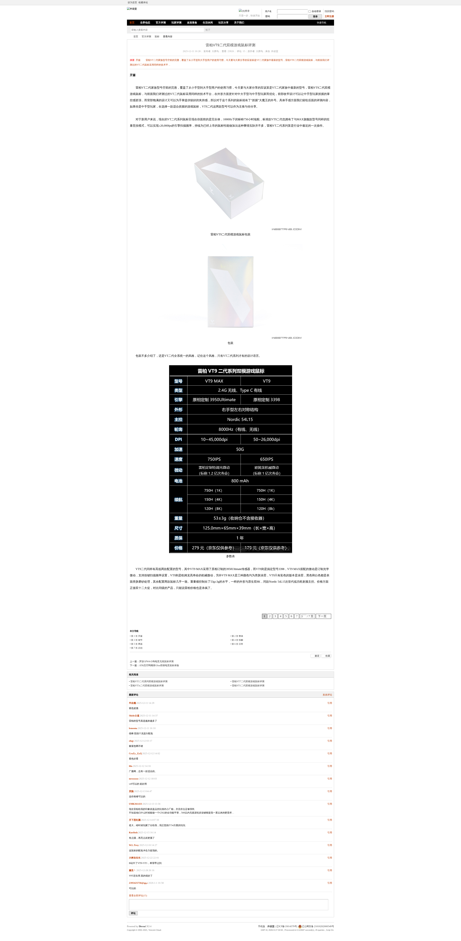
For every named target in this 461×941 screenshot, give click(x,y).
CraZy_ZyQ (135, 753)
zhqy (131, 740)
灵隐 (131, 791)
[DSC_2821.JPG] (230, 292)
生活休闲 (208, 22)
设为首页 (132, 2)
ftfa (130, 766)
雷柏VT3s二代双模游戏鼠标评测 (147, 685)
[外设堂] (132, 8)
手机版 (261, 926)
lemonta (133, 728)
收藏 (327, 655)
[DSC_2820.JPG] (230, 183)
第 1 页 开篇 (136, 636)
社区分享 (223, 22)
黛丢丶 (132, 870)
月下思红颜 (135, 820)
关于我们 (239, 22)
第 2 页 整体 (237, 636)
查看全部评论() (138, 895)
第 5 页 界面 (136, 644)
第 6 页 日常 (237, 644)
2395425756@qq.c (138, 883)
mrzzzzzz (133, 778)
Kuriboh (133, 832)
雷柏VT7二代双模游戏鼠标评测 (248, 681)
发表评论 (327, 694)
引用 (329, 703)
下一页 (322, 616)
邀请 (317, 655)
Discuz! (142, 926)
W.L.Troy (134, 845)
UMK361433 (135, 804)
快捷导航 (321, 22)
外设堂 (128, 36)
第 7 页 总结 (136, 648)
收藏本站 (143, 2)
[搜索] (218, 30)
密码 (267, 16)
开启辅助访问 (333, 2)
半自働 (132, 703)
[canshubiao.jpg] (230, 459)
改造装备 (192, 22)
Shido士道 (134, 715)
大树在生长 (135, 857)
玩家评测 (176, 22)
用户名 (268, 11)
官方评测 (161, 22)
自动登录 (316, 11)
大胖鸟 (215, 51)
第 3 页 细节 (136, 640)
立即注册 (329, 16)
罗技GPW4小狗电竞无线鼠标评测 (156, 661)
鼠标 (157, 36)
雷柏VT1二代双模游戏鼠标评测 (248, 685)
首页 (132, 22)
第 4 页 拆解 (237, 640)
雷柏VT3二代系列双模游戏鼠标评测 (148, 681)
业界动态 (145, 22)
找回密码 (329, 11)
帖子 (208, 29)
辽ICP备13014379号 (286, 926)
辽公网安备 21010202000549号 (318, 926)
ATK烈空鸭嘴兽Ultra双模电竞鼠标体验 (159, 665)
